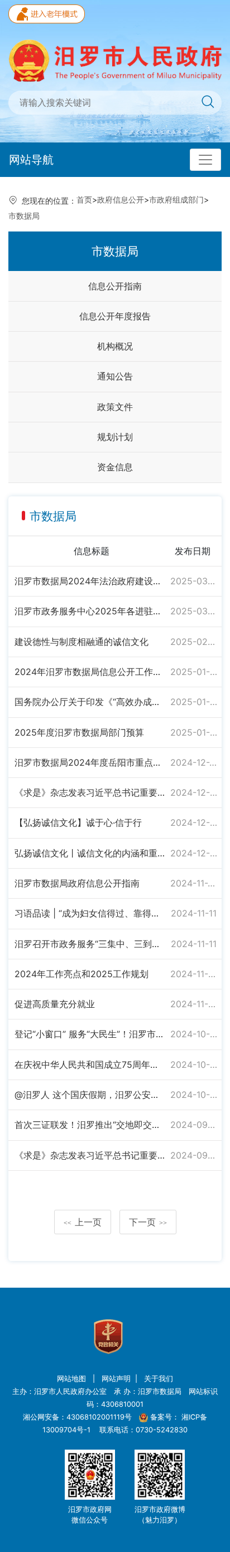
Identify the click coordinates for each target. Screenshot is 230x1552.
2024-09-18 (193, 1124)
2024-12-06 (193, 792)
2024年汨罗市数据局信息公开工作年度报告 (90, 671)
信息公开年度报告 (115, 316)
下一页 (148, 1222)
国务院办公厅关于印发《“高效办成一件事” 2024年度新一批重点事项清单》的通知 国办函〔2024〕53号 (90, 701)
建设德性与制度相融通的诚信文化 (81, 641)
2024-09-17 (193, 1155)
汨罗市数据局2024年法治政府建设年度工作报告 (90, 581)
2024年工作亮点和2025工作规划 (81, 973)
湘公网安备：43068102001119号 (77, 1417)
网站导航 (31, 159)
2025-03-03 (193, 611)
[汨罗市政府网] (115, 59)
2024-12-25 (193, 762)
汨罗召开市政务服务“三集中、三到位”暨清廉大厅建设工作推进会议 (90, 943)
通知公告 (115, 376)
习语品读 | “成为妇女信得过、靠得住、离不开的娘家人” (90, 913)
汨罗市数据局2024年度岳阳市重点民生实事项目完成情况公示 (90, 762)
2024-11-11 (194, 913)
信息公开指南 (115, 286)
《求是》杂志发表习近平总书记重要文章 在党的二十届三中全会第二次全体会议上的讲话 (90, 1155)
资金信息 (115, 466)
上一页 (83, 1222)
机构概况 (115, 346)
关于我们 (158, 1378)
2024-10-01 (193, 1094)
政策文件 (115, 406)
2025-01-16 (193, 671)
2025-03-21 (193, 581)
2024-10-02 (193, 1064)
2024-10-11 (193, 1033)
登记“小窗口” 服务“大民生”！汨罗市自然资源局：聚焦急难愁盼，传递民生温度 (90, 1033)
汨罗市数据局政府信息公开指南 (77, 883)
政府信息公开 (120, 199)
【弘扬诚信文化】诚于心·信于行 (78, 822)
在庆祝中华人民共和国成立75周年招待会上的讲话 (90, 1064)
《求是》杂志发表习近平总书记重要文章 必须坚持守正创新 (90, 792)
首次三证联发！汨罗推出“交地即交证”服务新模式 (90, 1124)
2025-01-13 (193, 701)
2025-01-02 (193, 732)
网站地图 (72, 1378)
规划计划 (115, 436)
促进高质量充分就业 (55, 1003)
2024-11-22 (193, 883)
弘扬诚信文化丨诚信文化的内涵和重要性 (90, 853)
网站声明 (116, 1378)
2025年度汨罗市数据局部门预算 (79, 732)
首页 (84, 199)
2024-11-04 (193, 973)
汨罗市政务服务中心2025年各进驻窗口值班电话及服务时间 (90, 611)
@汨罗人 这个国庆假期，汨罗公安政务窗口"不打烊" (90, 1094)
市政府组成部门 (176, 199)
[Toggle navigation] (205, 160)
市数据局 (24, 215)
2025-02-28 (193, 641)
